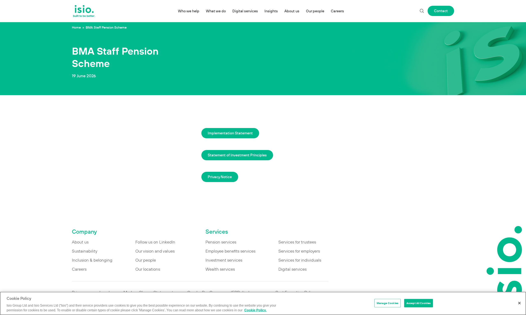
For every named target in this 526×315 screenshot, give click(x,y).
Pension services (220, 242)
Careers (337, 11)
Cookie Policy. (255, 310)
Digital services (245, 11)
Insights (271, 11)
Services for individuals (299, 260)
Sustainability (84, 251)
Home (76, 27)
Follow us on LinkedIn (155, 242)
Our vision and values (155, 251)
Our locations (147, 269)
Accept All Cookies (418, 303)
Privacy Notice (220, 176)
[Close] (519, 303)
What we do (216, 11)
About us (291, 11)
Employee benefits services (230, 251)
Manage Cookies (387, 303)
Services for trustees (297, 242)
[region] (263, 303)
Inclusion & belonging (92, 260)
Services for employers (299, 251)
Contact (441, 10)
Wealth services (220, 269)
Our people (315, 11)
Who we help (188, 11)
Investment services (223, 260)
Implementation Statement (230, 133)
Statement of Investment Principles (237, 155)
